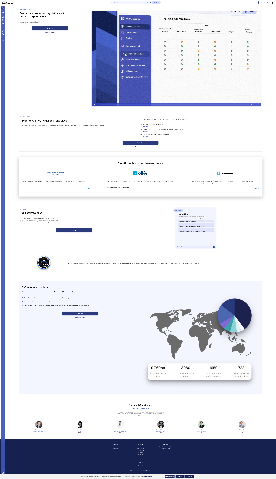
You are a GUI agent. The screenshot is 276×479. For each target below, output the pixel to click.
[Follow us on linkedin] (142, 465)
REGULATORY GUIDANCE (26, 9)
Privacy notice (140, 446)
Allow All (190, 476)
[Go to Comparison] (2, 26)
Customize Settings (169, 476)
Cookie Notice (149, 476)
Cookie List (140, 452)
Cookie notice (140, 448)
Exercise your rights (165, 448)
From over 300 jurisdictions (140, 408)
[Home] (7, 2)
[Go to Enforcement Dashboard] (2, 40)
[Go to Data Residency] (2, 34)
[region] (138, 476)
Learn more (87, 188)
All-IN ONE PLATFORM (25, 117)
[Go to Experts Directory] (2, 472)
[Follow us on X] (139, 465)
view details (145, 121)
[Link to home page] (2, 8)
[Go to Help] (2, 469)
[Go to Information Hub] (2, 16)
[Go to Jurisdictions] (2, 20)
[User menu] (273, 2)
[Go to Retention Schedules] (2, 30)
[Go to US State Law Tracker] (2, 37)
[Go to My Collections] (2, 12)
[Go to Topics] (2, 23)
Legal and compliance (140, 456)
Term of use (140, 454)
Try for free (50, 28)
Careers (115, 446)
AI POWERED (23, 209)
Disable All (180, 476)
